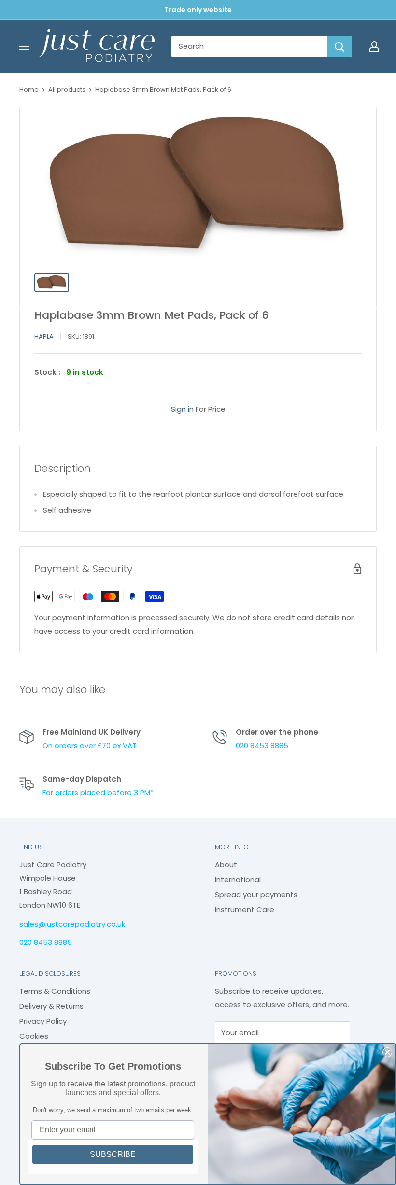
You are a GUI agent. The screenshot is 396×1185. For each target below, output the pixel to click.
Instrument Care (244, 909)
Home (29, 89)
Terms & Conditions (54, 991)
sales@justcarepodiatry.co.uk (72, 924)
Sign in (182, 409)
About (226, 864)
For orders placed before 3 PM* (98, 792)
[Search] (339, 46)
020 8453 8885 (262, 746)
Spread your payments (256, 894)
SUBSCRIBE (113, 1154)
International (238, 879)
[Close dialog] (387, 1052)
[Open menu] (24, 46)
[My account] (374, 46)
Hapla (44, 336)
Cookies (33, 1036)
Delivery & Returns (51, 1006)
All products (66, 89)
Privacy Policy (43, 1021)
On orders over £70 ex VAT (89, 746)
